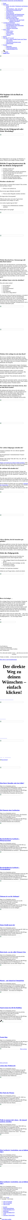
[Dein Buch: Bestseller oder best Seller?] (10, 767)
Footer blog (3, 1037)
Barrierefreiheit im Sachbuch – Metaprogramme (10, 839)
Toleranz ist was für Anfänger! (9, 896)
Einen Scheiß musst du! (7, 925)
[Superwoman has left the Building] (10, 992)
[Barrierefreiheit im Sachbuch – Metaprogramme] (10, 823)
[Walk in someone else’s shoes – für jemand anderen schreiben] (10, 1104)
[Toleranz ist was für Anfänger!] (10, 881)
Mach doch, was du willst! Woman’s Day (13, 952)
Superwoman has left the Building (11, 1008)
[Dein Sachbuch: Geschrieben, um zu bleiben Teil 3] (10, 1134)
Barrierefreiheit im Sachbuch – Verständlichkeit (10, 868)
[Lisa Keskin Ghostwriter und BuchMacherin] (11, 0)
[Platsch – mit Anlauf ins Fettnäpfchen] (10, 965)
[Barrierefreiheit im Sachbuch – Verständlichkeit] (10, 852)
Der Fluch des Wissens (7, 1093)
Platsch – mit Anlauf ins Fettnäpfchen (12, 980)
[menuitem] (15, 3)
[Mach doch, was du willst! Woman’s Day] (10, 936)
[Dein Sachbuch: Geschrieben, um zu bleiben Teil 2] (10, 1166)
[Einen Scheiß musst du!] (10, 909)
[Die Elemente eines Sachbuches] (10, 794)
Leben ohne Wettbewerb (7, 1065)
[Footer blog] (11, 1021)
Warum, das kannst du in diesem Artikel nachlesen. (12, 462)
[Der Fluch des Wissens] (10, 1077)
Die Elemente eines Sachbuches (10, 810)
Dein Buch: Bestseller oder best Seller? (12, 783)
